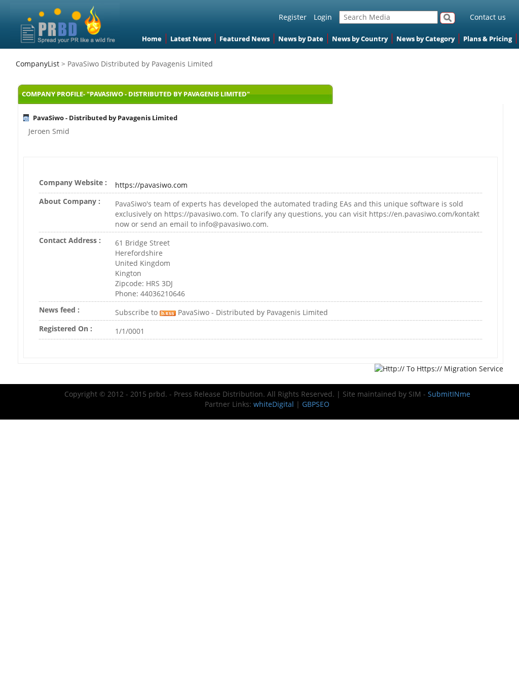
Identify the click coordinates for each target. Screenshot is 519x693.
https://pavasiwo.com (151, 185)
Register (293, 17)
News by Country (360, 38)
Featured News (244, 38)
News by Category (425, 38)
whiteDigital (273, 404)
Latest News (190, 38)
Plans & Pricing (487, 38)
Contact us (488, 17)
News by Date (300, 38)
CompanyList (38, 63)
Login (323, 17)
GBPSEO (315, 404)
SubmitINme (449, 394)
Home (152, 38)
